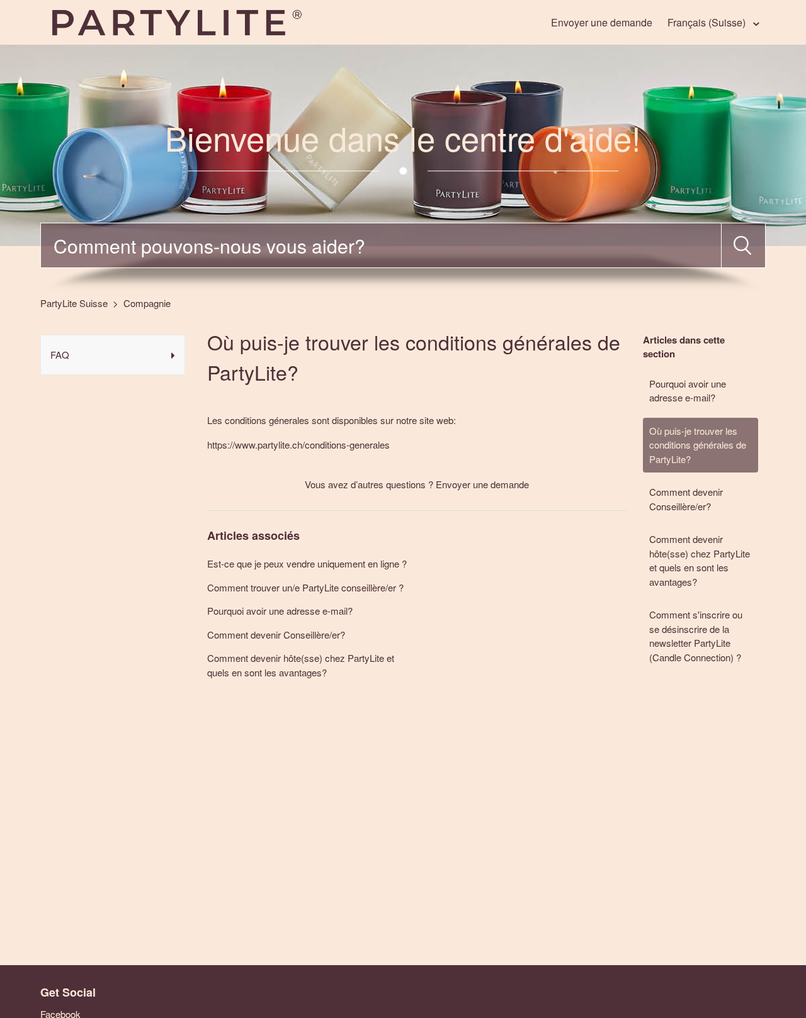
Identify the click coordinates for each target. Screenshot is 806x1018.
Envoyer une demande (601, 22)
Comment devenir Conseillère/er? (686, 499)
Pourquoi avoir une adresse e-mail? (687, 391)
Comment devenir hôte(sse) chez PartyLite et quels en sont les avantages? (699, 560)
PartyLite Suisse (74, 303)
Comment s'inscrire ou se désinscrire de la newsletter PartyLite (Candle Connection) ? (695, 636)
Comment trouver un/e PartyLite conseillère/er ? (305, 587)
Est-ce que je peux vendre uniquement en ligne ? (307, 563)
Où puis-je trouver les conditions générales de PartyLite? (697, 445)
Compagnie (147, 303)
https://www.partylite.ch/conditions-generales (298, 444)
